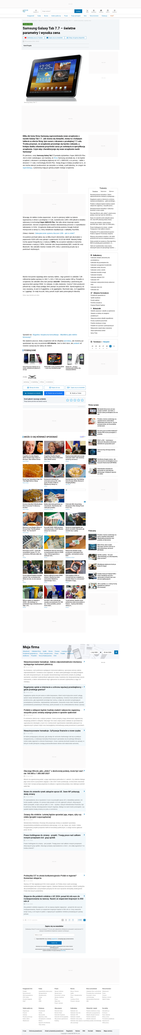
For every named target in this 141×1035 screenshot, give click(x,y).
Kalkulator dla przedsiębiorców (100, 262)
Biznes (46, 16)
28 (107, 346)
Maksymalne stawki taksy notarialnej (101, 328)
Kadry (39, 16)
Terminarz (97, 342)
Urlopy (40, 997)
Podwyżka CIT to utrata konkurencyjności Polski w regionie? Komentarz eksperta (102, 232)
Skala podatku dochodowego (93, 1020)
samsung (26, 382)
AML (87, 1001)
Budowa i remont (106, 997)
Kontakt (90, 1031)
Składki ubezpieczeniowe (92, 1014)
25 (96, 346)
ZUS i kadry (26, 997)
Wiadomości (105, 991)
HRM (40, 1001)
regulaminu (54, 938)
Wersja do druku (34, 387)
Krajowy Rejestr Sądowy (98, 305)
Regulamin (69, 1031)
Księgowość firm (27, 988)
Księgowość (30, 16)
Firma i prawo (93, 405)
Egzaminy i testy (43, 1016)
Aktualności (26, 651)
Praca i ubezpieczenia (46, 653)
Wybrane (111, 191)
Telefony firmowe (53, 20)
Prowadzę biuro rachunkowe (93, 993)
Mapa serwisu (108, 1031)
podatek (76, 343)
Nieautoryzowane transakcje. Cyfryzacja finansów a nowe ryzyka (101, 209)
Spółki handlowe (95, 297)
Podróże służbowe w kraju (98, 323)
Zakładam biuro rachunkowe (93, 991)
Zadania (25, 1014)
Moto (85, 16)
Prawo (66, 16)
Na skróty (105, 1008)
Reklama (98, 1031)
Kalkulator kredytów (96, 275)
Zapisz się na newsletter (78, 387)
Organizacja (26, 1010)
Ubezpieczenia (42, 995)
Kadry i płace (26, 1018)
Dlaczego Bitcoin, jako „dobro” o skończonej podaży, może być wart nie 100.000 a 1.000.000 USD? (103, 214)
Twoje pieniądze (76, 16)
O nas (24, 1031)
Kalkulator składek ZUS (97, 277)
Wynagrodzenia (43, 993)
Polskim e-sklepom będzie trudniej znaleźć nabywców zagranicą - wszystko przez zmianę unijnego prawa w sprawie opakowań (102, 204)
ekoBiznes (26, 655)
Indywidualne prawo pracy (45, 991)
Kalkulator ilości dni (96, 287)
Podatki (63, 653)
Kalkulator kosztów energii (98, 272)
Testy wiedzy (42, 1024)
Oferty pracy (105, 1022)
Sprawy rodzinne (59, 991)
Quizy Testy (94, 333)
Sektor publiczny (56, 16)
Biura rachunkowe (91, 988)
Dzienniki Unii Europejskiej (61, 1016)
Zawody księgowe (27, 999)
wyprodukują (27, 168)
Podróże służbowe (91, 1016)
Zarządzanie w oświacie (45, 1018)
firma (56, 158)
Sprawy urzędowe (59, 997)
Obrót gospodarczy (28, 995)
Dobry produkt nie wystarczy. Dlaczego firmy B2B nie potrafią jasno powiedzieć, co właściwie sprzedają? (103, 242)
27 (103, 346)
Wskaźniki (97, 308)
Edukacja (104, 16)
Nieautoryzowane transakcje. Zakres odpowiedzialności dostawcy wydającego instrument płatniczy (102, 195)
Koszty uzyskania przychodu (99, 320)
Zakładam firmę (36, 651)
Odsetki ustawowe (91, 1018)
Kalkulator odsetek (75, 1016)
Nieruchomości (94, 16)
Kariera (77, 1031)
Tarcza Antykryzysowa (45, 655)
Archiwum (104, 1012)
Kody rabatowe (106, 1014)
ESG (55, 655)
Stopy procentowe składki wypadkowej (102, 318)
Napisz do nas (56, 387)
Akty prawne (58, 1008)
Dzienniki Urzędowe (60, 1014)
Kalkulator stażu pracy (76, 1018)
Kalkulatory (97, 255)
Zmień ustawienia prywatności (54, 1031)
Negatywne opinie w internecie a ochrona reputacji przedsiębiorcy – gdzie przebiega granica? (102, 200)
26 (99, 346)
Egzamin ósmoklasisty (44, 1022)
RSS (84, 1031)
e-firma (42, 382)
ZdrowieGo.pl (105, 1010)
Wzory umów (105, 1016)
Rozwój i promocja (27, 1016)
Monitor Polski (58, 1012)
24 (92, 346)
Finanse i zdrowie (75, 1001)
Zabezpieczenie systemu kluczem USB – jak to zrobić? (55, 233)
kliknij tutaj (63, 950)
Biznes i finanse (74, 991)
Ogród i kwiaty (106, 999)
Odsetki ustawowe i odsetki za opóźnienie (103, 311)
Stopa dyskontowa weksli (98, 330)
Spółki (45, 651)
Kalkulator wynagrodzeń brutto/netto (101, 265)
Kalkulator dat (95, 289)
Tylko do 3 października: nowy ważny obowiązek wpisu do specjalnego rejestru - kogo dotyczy (102, 247)
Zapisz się (54, 943)
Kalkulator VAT (95, 279)
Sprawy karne (58, 993)
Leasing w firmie (66, 651)
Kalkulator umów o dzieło (98, 270)
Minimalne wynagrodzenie (93, 1012)
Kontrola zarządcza (96, 302)
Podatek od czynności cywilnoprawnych (102, 325)
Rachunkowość (27, 993)
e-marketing (34, 382)
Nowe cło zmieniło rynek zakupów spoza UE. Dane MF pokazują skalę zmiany (102, 218)
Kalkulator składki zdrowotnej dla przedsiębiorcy (100, 259)
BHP (40, 999)
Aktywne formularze (101, 293)
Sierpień (106, 342)
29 (110, 346)
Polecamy (92, 531)
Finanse (57, 651)
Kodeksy (57, 1020)
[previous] (63, 920)
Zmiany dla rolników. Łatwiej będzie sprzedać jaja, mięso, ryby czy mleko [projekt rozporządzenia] (103, 223)
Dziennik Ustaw (59, 1010)
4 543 (80, 920)
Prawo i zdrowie (59, 1003)
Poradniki (34, 655)
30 (114, 346)
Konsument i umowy (60, 995)
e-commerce (49, 382)
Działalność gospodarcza (98, 295)
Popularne (95, 191)
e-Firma (46, 20)
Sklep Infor (57, 1001)
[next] (84, 920)
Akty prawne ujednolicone (61, 1018)
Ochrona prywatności (35, 1031)
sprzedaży (67, 341)
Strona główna (26, 20)
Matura (40, 1020)
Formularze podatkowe (108, 1018)
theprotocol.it (105, 1020)
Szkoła (40, 1012)
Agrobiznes (70, 653)
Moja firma (34, 20)
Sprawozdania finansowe (92, 999)
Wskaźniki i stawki (91, 1008)
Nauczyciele (42, 1014)
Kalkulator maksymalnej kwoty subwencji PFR (102, 283)
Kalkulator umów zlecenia (98, 267)
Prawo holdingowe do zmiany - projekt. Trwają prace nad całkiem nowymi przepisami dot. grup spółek (101, 228)
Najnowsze (103, 191)
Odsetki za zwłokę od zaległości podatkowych (100, 314)
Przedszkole (42, 1010)
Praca (56, 999)
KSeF (112, 16)
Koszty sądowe (95, 300)
